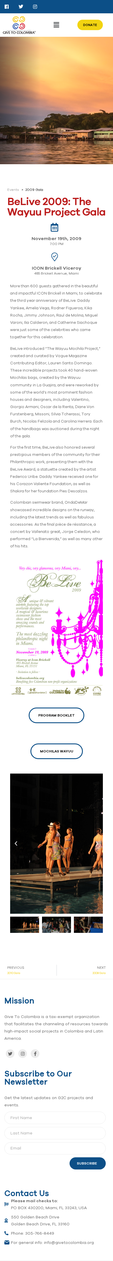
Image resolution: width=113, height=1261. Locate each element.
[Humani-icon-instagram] (35, 6)
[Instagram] (22, 1053)
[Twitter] (10, 1053)
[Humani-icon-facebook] (6, 6)
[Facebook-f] (35, 1053)
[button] (56, 25)
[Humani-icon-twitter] (21, 6)
